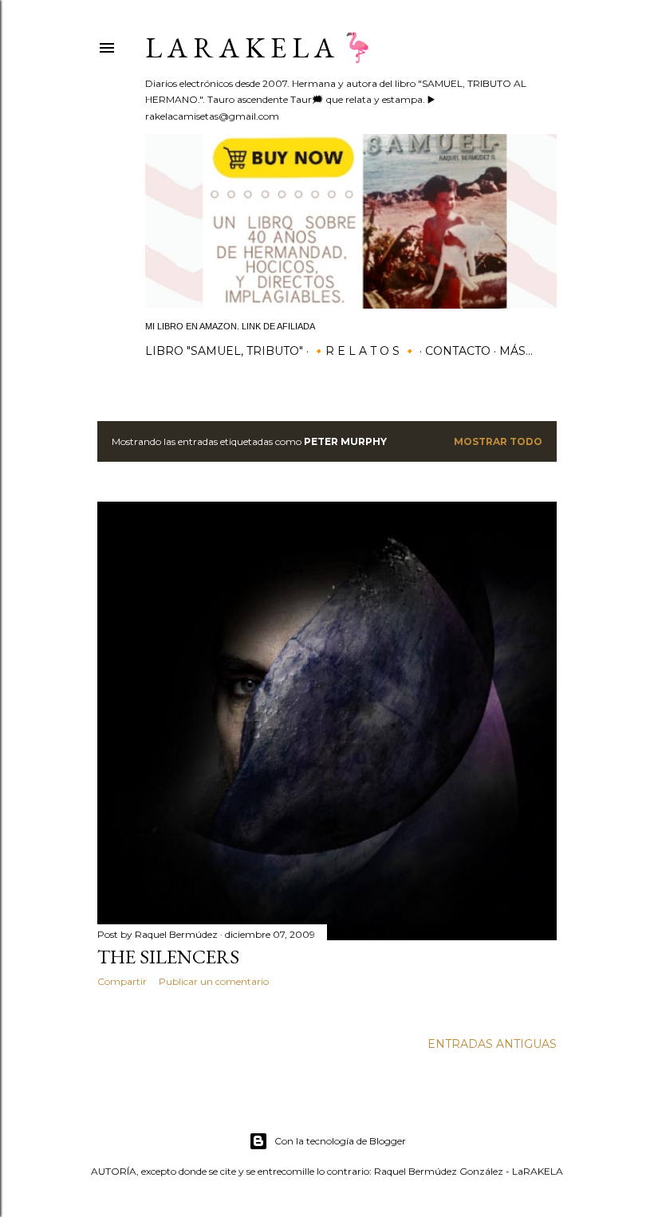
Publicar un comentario (214, 981)
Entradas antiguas (492, 1044)
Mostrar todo (498, 441)
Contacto (457, 351)
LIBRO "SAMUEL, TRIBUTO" (224, 351)
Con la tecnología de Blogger (340, 1141)
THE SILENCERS (168, 956)
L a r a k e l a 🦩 (260, 47)
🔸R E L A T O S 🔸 (364, 351)
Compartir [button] (122, 981)
